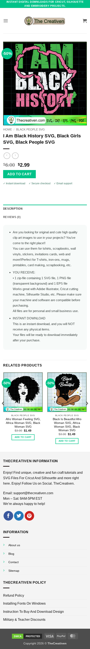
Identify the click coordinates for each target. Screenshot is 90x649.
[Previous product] (15, 155)
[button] (5, 20)
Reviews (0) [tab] (12, 217)
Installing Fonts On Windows (24, 603)
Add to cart (19, 174)
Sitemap (13, 570)
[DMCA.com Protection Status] (27, 635)
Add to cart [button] (23, 437)
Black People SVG (30, 129)
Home (7, 129)
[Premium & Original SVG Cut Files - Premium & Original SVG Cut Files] (45, 21)
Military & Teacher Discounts (24, 619)
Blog (11, 553)
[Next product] (7, 155)
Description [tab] (12, 208)
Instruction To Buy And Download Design (33, 611)
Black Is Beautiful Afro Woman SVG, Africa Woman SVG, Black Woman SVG (67, 425)
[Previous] (3, 412)
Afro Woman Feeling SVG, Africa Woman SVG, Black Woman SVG (23, 423)
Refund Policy (13, 595)
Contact (13, 562)
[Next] (86, 412)
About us (14, 545)
